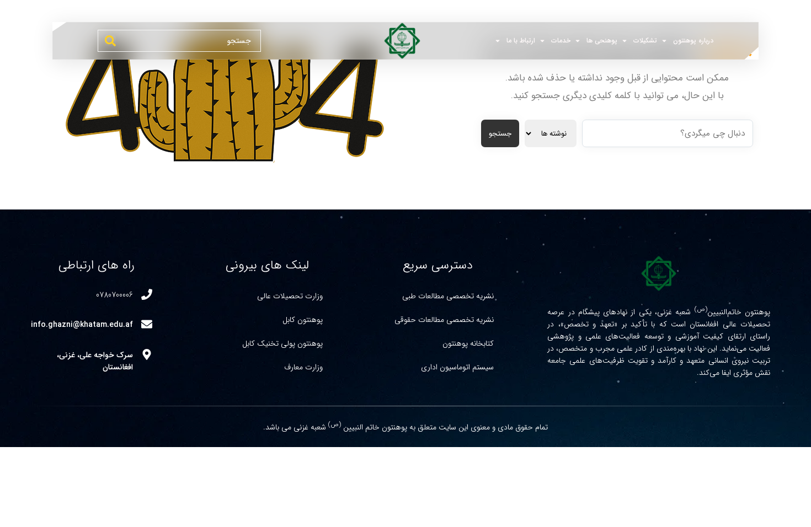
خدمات (560, 40)
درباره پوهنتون (693, 40)
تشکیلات (645, 40)
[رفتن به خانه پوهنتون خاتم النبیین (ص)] (396, 40)
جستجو (500, 133)
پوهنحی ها (601, 40)
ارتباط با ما (520, 40)
